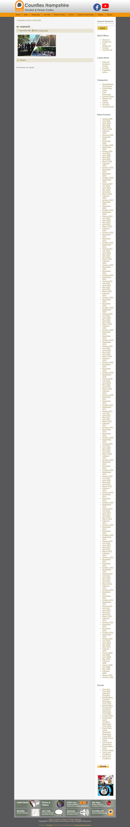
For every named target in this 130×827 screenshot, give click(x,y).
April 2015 (106, 484)
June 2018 (106, 383)
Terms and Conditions (106, 753)
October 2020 (107, 308)
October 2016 (107, 437)
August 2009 (107, 653)
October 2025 (107, 145)
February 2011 (106, 619)
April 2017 (106, 419)
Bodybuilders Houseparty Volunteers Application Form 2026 (107, 710)
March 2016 (107, 454)
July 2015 (106, 478)
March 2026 (107, 129)
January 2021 (107, 297)
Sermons (106, 104)
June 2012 (106, 578)
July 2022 (106, 251)
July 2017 (106, 413)
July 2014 (106, 511)
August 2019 (107, 346)
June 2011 (106, 610)
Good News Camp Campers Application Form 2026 (107, 722)
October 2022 (107, 243)
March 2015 (107, 486)
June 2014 (106, 513)
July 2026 (106, 121)
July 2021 (106, 283)
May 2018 (106, 385)
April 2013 (106, 549)
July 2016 (106, 446)
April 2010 (106, 647)
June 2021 (106, 285)
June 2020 (106, 318)
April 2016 (106, 452)
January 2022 (107, 265)
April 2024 (106, 192)
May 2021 (106, 287)
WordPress (50, 825)
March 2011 (107, 616)
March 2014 (107, 519)
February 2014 (106, 522)
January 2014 (107, 525)
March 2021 (107, 291)
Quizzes (105, 48)
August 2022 (107, 249)
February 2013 (106, 554)
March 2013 (107, 551)
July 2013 (106, 543)
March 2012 (107, 584)
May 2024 (106, 190)
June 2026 (106, 123)
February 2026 (106, 132)
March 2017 (107, 421)
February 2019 (106, 359)
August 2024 (107, 184)
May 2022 (106, 255)
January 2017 (107, 427)
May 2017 (106, 417)
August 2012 (107, 574)
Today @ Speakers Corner (106, 64)
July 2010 (106, 641)
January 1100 (107, 677)
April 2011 (106, 614)
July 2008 (106, 667)
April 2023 (106, 224)
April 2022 (106, 257)
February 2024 (106, 197)
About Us (106, 40)
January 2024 (107, 200)
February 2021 (106, 294)
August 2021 (107, 281)
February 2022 (106, 262)
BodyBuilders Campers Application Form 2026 (107, 700)
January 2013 (107, 557)
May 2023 (106, 222)
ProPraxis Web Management (82, 825)
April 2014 (106, 517)
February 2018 (106, 392)
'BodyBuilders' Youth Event (108, 85)
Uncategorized (108, 106)
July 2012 (106, 576)
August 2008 (107, 665)
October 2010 (107, 632)
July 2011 (106, 608)
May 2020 (106, 320)
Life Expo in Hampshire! (107, 743)
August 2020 (107, 314)
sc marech (23, 26)
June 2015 (106, 480)
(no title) (105, 68)
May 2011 (106, 612)
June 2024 (106, 188)
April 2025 (106, 159)
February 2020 (106, 327)
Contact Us (106, 42)
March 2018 (107, 389)
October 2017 (107, 405)
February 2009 (106, 662)
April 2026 (106, 127)
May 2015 (106, 482)
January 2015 (107, 492)
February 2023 (106, 229)
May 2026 (106, 125)
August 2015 (107, 476)
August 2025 (107, 151)
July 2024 (106, 186)
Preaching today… (106, 71)
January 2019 (107, 362)
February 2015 (106, 489)
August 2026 (107, 119)
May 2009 (106, 659)
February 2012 (106, 587)
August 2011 (107, 606)
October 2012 (107, 567)
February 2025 (106, 164)
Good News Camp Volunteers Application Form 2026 (107, 732)
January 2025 (107, 167)
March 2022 (107, 259)
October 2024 (107, 178)
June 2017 (106, 415)
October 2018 (107, 372)
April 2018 (106, 387)
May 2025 (106, 157)
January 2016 (107, 460)
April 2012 (106, 582)
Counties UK (107, 50)
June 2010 (106, 643)
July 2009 (106, 655)
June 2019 (106, 350)
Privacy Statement (75, 819)
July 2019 (106, 348)
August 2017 (107, 411)
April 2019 (106, 354)
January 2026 (107, 135)
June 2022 (106, 253)
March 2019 (107, 356)
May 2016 (106, 450)
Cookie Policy (107, 716)
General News (108, 96)
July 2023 (106, 218)
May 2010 (106, 645)
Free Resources (106, 45)
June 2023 (106, 220)
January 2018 (107, 395)
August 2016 (107, 444)
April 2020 (106, 322)
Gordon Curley (43, 30)
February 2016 (106, 457)
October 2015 (107, 470)
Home (51, 819)
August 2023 (107, 216)
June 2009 (106, 657)
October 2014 (107, 502)
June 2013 (106, 545)
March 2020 (107, 324)
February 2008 (106, 672)
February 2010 (106, 650)
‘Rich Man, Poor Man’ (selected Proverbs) (106, 692)
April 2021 (106, 289)
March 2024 (107, 194)
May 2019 (106, 352)
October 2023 (107, 210)
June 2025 (106, 155)
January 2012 (107, 590)
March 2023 (107, 226)
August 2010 (107, 639)
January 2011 (107, 622)
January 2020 (107, 330)
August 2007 (107, 675)
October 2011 (107, 600)
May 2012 (106, 580)
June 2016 (106, 448)
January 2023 (107, 232)
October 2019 (107, 340)
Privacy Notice (108, 750)
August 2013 (107, 541)
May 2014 (106, 515)
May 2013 (106, 547)
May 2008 (106, 669)
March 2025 (107, 161)
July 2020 (106, 316)
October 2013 (107, 535)
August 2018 (107, 379)
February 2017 (106, 424)
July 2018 (106, 381)
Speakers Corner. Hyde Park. (29, 20)
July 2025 (106, 153)
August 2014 (107, 509)
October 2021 (107, 275)
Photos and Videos (106, 99)
